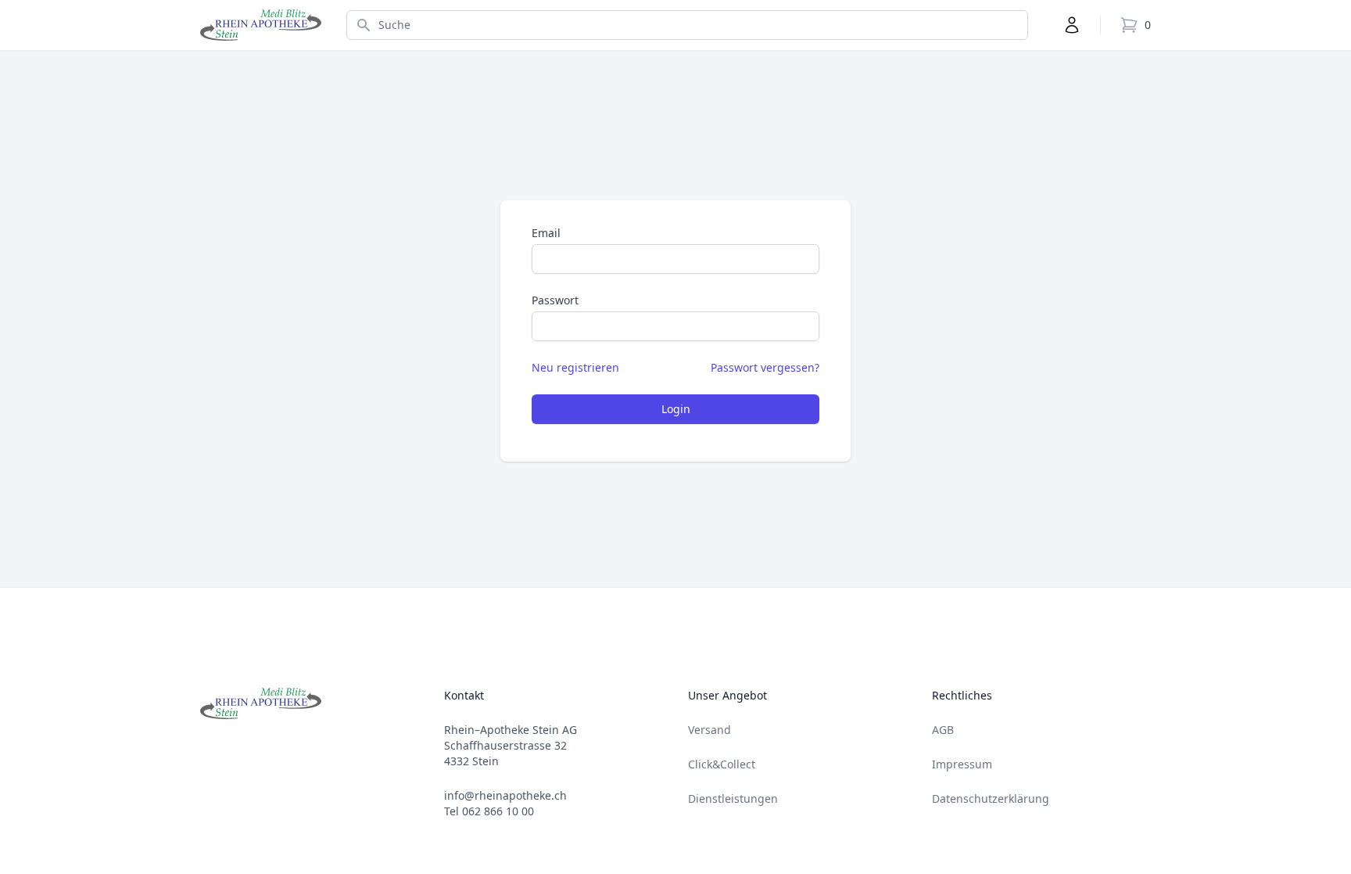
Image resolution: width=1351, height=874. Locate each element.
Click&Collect (721, 764)
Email (546, 232)
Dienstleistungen (733, 798)
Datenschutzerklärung (990, 798)
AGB (943, 729)
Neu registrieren (575, 367)
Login (675, 408)
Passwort (555, 300)
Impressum (962, 764)
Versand (709, 729)
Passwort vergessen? (765, 367)
